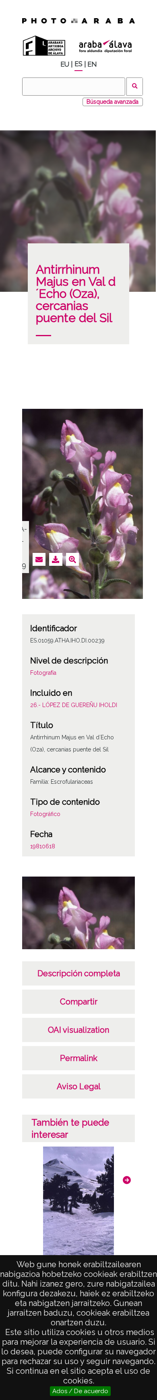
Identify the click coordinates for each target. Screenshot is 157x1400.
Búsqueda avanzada (112, 101)
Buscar (134, 86)
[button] (127, 1180)
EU (64, 64)
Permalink (78, 1058)
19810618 (42, 846)
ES (78, 64)
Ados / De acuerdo (80, 1391)
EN (92, 64)
